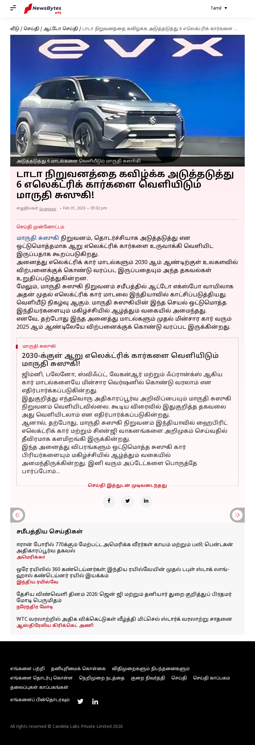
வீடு (14, 29)
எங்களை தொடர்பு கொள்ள (41, 678)
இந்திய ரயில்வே (37, 582)
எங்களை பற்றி (27, 669)
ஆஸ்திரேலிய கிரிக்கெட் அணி (55, 625)
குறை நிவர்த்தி (148, 678)
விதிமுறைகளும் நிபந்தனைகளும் (151, 669)
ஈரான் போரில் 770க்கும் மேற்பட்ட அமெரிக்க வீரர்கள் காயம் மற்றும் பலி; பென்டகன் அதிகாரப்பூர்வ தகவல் (124, 548)
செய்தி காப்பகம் (211, 678)
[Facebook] (109, 501)
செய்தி (31, 29)
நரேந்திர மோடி (34, 607)
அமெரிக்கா (30, 557)
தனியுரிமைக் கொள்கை (78, 669)
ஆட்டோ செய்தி (61, 29)
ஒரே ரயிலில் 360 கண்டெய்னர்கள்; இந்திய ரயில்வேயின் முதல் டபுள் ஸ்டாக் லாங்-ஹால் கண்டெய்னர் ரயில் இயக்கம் (123, 573)
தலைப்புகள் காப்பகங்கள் (39, 687)
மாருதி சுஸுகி (37, 238)
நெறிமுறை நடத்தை (102, 678)
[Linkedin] (146, 501)
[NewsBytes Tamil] (42, 8)
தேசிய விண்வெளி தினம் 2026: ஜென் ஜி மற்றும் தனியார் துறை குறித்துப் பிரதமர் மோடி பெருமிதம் (124, 598)
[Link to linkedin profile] (95, 701)
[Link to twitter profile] (80, 701)
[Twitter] (127, 501)
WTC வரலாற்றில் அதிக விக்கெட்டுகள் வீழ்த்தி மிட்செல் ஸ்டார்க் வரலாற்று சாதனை (124, 619)
